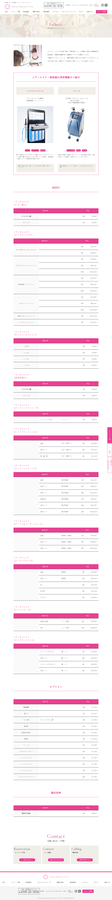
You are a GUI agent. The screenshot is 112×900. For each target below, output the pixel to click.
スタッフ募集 (101, 12)
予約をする (27, 860)
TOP (6, 12)
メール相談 (110, 450)
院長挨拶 (46, 12)
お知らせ (89, 12)
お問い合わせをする (55, 860)
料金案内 (26, 12)
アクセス (56, 12)
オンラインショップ (68, 12)
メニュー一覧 (15, 12)
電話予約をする (85, 860)
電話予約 (110, 465)
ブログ (81, 12)
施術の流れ (36, 12)
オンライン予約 (110, 435)
